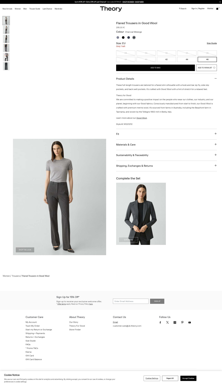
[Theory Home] (111, 9)
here (91, 304)
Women (18, 9)
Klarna (28, 352)
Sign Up (157, 301)
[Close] (220, 2)
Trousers (16, 276)
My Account (31, 322)
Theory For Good (77, 326)
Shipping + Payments (35, 333)
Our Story (73, 322)
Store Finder (75, 329)
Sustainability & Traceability (132, 155)
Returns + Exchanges (35, 337)
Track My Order (33, 326)
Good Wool (141, 118)
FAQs (28, 344)
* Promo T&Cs (32, 348)
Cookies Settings (152, 378)
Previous (17, 197)
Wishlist (210, 9)
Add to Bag (155, 68)
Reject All (170, 378)
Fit (117, 133)
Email (115, 322)
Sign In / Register (198, 9)
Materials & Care (126, 144)
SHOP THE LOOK (25, 250)
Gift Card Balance (34, 359)
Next (102, 197)
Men (25, 9)
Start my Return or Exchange (39, 329)
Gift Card (30, 355)
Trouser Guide (34, 9)
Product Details (125, 78)
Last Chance (47, 9)
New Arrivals (7, 9)
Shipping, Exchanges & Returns (134, 165)
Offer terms (61, 304)
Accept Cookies (188, 378)
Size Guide (212, 43)
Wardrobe (58, 9)
